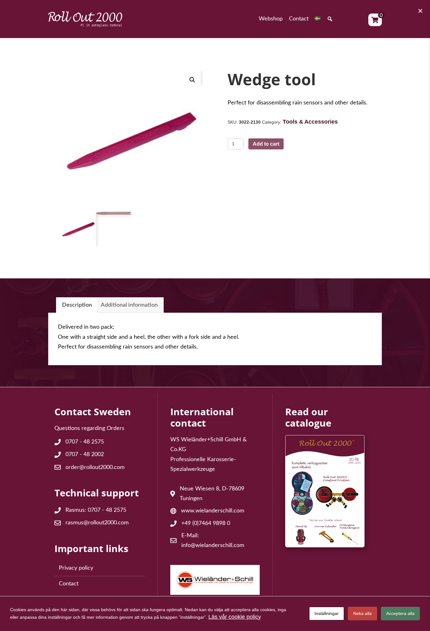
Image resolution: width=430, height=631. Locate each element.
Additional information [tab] (129, 305)
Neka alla (362, 613)
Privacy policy (76, 568)
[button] (330, 19)
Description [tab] (77, 305)
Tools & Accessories (310, 122)
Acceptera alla (400, 613)
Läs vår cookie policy (234, 617)
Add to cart (266, 144)
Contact (68, 584)
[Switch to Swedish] (318, 19)
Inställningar (326, 613)
